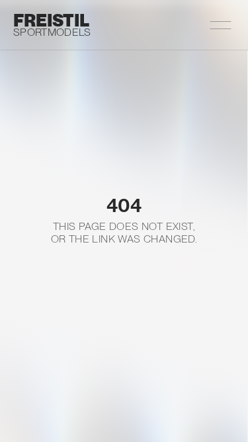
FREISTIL (51, 20)
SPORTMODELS (52, 32)
